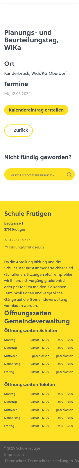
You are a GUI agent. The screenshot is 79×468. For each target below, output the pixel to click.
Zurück (21, 130)
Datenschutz (15, 460)
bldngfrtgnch (26, 247)
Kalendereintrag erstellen (36, 109)
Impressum (14, 454)
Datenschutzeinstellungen (50, 460)
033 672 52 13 (19, 240)
